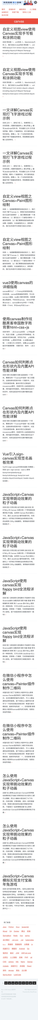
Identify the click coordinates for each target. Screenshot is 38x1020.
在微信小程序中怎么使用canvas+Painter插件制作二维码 (19, 681)
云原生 (5, 957)
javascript (25, 927)
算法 (23, 931)
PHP (26, 957)
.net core (15, 940)
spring (27, 935)
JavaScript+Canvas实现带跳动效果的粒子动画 (18, 498)
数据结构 (18, 944)
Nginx (23, 961)
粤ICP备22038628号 (31, 990)
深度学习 (14, 966)
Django (30, 961)
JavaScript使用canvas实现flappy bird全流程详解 (18, 587)
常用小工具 (27, 12)
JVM (17, 953)
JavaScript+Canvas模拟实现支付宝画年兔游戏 (18, 880)
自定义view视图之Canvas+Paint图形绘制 (17, 200)
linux (17, 927)
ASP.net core (26, 953)
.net (21, 940)
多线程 (22, 966)
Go (28, 948)
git (31, 957)
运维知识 (5, 12)
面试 (11, 953)
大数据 (26, 944)
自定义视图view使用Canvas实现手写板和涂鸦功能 (19, 33)
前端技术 (12, 9)
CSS (4, 961)
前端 (28, 931)
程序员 (5, 953)
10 (34, 983)
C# (10, 931)
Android (22, 948)
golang (11, 961)
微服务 (14, 948)
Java (4, 927)
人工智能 (33, 9)
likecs (9, 990)
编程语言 (22, 9)
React (29, 966)
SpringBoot (7, 935)
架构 (4, 970)
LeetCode (17, 974)
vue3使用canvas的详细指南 (18, 284)
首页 (3, 9)
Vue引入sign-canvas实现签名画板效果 (17, 458)
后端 (20, 957)
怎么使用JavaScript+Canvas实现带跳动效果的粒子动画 (18, 782)
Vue (21, 935)
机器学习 (6, 948)
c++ (4, 944)
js (32, 944)
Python (11, 927)
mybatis (6, 966)
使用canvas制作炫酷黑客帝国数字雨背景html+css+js (17, 323)
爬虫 (17, 970)
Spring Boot (7, 974)
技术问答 (5, 15)
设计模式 (6, 940)
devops (11, 970)
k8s (17, 961)
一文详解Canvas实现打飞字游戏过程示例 (18, 114)
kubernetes (30, 940)
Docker (16, 931)
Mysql (5, 931)
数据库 (10, 944)
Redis (15, 935)
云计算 (24, 970)
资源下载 (15, 12)
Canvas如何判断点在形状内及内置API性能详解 (18, 366)
